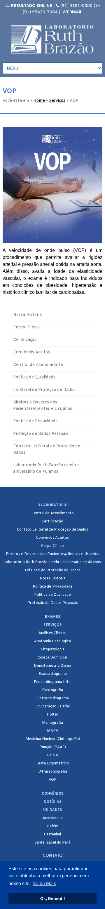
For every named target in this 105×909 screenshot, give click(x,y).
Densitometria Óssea (52, 665)
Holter (52, 714)
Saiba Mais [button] (44, 883)
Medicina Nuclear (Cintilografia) (52, 739)
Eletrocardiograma (52, 698)
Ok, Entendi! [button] (52, 898)
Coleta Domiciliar (53, 657)
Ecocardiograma (52, 674)
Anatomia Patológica (52, 641)
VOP (53, 780)
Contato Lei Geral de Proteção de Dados (46, 450)
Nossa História (27, 315)
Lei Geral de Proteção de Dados (44, 390)
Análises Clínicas (52, 633)
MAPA (52, 731)
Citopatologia (52, 649)
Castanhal (52, 834)
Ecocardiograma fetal (52, 682)
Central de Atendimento (38, 365)
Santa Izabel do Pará (52, 842)
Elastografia (52, 690)
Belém (52, 826)
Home (39, 101)
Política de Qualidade (34, 377)
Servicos (57, 101)
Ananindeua (53, 818)
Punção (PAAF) (52, 747)
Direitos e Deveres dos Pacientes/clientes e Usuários (42, 406)
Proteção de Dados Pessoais (40, 434)
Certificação (25, 340)
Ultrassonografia (52, 771)
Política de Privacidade (35, 421)
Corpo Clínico (26, 327)
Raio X (52, 755)
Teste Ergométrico (52, 763)
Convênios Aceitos (31, 352)
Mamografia (52, 723)
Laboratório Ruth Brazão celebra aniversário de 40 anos (46, 468)
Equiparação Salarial (52, 706)
